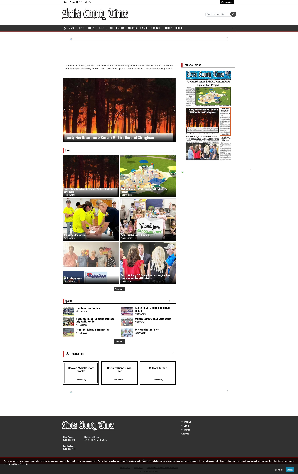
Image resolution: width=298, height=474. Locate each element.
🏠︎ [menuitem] (64, 28)
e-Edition (185, 425)
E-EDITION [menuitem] (168, 28)
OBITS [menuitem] (101, 28)
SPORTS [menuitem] (80, 28)
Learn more (279, 469)
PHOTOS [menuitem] (178, 28)
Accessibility (229, 2)
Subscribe (186, 429)
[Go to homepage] (95, 14)
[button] (233, 28)
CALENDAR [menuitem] (120, 28)
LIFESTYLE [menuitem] (91, 28)
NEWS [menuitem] (71, 28)
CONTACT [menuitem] (144, 28)
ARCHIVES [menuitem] (132, 28)
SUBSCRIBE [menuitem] (156, 28)
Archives (185, 433)
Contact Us (186, 421)
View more (119, 289)
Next (174, 110)
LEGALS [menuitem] (110, 28)
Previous (64, 110)
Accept (290, 469)
